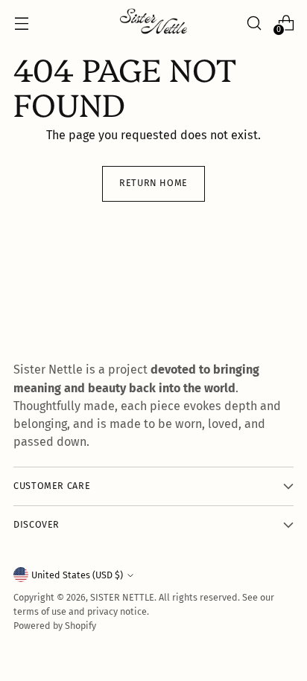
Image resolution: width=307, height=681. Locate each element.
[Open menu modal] (21, 22)
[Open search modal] (253, 22)
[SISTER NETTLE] (153, 22)
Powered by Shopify (54, 625)
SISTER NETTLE (122, 597)
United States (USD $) (77, 575)
